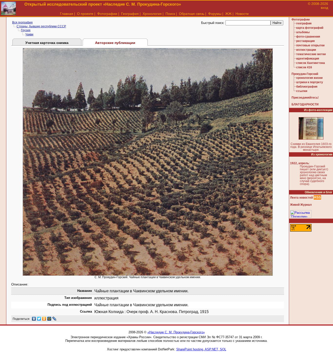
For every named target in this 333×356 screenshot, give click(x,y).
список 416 (304, 67)
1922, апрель (299, 163)
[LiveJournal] (54, 318)
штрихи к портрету (309, 82)
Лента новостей (301, 197)
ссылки (301, 91)
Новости (242, 14)
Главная (66, 14)
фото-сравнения (308, 36)
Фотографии (107, 14)
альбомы (303, 32)
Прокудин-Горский (305, 73)
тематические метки (311, 54)
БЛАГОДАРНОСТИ (305, 104)
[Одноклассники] (44, 318)
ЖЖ (228, 14)
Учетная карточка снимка (47, 43)
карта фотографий (309, 27)
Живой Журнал (301, 204)
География (130, 14)
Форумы (214, 14)
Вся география (22, 22)
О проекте (85, 14)
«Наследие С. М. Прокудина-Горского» (176, 332)
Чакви (29, 34)
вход (324, 8)
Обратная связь (191, 14)
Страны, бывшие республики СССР (41, 26)
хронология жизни (309, 77)
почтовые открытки (310, 45)
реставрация (305, 41)
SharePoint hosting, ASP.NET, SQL (201, 349)
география (304, 23)
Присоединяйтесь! (305, 97)
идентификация (307, 58)
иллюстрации (306, 49)
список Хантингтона (310, 62)
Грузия (25, 30)
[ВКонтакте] (34, 318)
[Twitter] (39, 318)
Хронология (152, 14)
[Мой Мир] (49, 318)
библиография (306, 86)
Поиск (170, 14)
